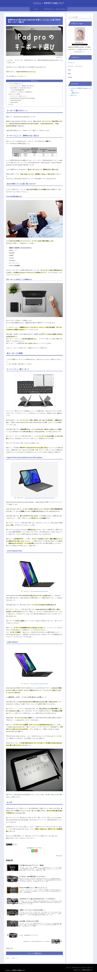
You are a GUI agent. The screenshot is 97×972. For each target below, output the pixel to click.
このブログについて (75, 967)
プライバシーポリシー (87, 967)
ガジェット (10, 844)
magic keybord (14, 102)
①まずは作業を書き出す (18, 90)
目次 (32, 81)
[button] (90, 17)
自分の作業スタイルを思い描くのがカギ (21, 87)
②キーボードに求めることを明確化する (22, 92)
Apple (15, 844)
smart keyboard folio (16, 100)
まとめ (11, 104)
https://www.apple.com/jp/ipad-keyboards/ (39, 591)
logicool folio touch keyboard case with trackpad (23, 98)
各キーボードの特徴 (15, 94)
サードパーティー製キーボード (19, 96)
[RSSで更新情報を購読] (36, 850)
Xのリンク (74, 95)
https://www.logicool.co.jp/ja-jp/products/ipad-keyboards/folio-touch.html (40, 497)
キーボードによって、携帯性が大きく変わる (22, 85)
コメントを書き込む (34, 953)
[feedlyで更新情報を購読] (32, 850)
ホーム (68, 967)
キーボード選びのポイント (16, 83)
